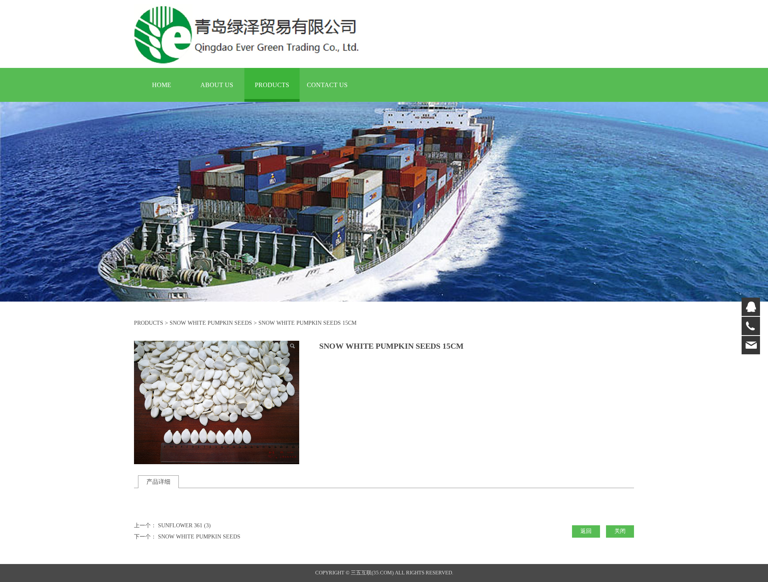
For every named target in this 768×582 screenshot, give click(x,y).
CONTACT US (327, 84)
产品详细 (158, 481)
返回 (586, 531)
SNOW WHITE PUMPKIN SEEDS (211, 323)
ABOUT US (216, 84)
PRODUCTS (272, 84)
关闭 (620, 531)
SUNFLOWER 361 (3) (184, 525)
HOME (161, 84)
